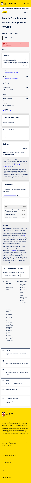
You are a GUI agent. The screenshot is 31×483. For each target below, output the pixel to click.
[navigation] (11, 195)
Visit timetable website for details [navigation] (12, 110)
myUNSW (18, 164)
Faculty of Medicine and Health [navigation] (12, 72)
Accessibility (7, 470)
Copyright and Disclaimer (10, 455)
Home (2, 8)
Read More (25, 66)
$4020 (23, 214)
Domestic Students (10, 214)
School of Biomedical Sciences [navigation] (11, 78)
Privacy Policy (8, 462)
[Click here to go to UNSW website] (4, 4)
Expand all (25, 134)
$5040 (23, 217)
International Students (11, 217)
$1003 (23, 210)
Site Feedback (8, 477)
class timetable (8, 166)
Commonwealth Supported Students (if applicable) (12, 210)
